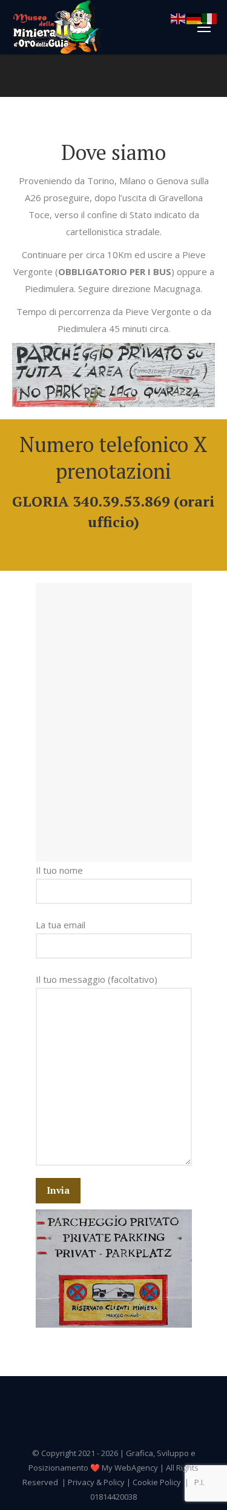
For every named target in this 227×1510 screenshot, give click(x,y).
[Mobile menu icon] (204, 27)
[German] (194, 18)
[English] (178, 18)
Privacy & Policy (96, 1482)
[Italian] (210, 18)
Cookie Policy (157, 1482)
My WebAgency (130, 1467)
